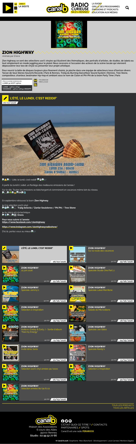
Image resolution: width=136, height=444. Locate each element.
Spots (85, 427)
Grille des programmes (106, 6)
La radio (97, 3)
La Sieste (24, 6)
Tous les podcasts (123, 405)
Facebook (43, 80)
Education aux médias (105, 12)
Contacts (100, 424)
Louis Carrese (113, 441)
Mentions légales (127, 441)
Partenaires (69, 427)
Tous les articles (123, 408)
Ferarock (88, 431)
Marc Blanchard (85, 441)
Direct (22, 4)
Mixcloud (43, 82)
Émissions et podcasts (105, 9)
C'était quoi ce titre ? (76, 424)
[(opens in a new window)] (62, 421)
